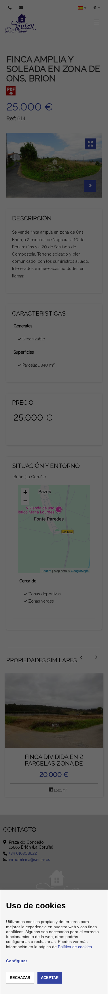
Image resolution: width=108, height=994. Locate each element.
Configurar (16, 961)
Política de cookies (75, 946)
